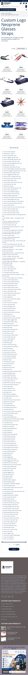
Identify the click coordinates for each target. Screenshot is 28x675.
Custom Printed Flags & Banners (10, 189)
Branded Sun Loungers (8, 186)
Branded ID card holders (8, 426)
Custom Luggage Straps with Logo (11, 174)
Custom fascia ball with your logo (10, 514)
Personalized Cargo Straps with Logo (11, 167)
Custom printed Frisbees (8, 363)
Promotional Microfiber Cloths (10, 525)
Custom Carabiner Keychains (9, 295)
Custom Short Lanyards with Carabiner (11, 298)
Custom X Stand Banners (8, 267)
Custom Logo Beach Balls (9, 304)
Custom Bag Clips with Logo (9, 184)
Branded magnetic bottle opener (10, 504)
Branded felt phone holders (9, 436)
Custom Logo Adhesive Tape (9, 291)
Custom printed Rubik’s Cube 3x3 (10, 379)
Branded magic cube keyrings (9, 377)
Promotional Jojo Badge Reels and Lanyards (13, 230)
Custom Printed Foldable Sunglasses (11, 191)
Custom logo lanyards (8, 386)
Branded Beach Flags (8, 340)
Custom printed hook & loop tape (10, 384)
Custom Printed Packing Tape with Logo (12, 188)
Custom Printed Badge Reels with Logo (12, 159)
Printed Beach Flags (7, 265)
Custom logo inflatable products (10, 445)
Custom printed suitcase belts (9, 459)
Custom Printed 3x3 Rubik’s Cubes (10, 209)
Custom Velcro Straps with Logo (10, 520)
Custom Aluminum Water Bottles (10, 335)
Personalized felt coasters (9, 361)
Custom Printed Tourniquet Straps (10, 210)
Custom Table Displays (8, 270)
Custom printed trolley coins (9, 441)
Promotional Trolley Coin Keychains (11, 518)
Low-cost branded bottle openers (10, 413)
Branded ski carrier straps (9, 367)
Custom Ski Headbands (8, 537)
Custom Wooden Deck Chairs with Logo (12, 178)
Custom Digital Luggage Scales (10, 319)
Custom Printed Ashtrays (8, 205)
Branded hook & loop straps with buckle (12, 464)
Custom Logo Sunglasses (9, 339)
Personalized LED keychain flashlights (11, 483)
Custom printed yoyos (8, 348)
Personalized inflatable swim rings (10, 396)
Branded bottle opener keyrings (10, 434)
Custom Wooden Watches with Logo (11, 312)
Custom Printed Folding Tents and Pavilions (13, 278)
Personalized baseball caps (9, 405)
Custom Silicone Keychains (9, 516)
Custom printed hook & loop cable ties (11, 399)
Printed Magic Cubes (7, 314)
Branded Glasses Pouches (9, 331)
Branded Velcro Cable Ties (9, 153)
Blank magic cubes (7, 392)
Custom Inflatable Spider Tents (10, 285)
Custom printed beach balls (9, 438)
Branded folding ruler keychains (10, 354)
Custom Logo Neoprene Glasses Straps (9, 14)
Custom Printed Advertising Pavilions (11, 281)
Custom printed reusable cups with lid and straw (13, 491)
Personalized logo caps (8, 409)
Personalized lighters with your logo (11, 506)
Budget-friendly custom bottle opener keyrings (13, 419)
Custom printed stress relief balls (10, 346)
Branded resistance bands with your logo (12, 510)
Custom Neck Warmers (8, 539)
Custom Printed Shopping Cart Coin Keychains (13, 201)
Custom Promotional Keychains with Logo (12, 203)
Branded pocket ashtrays (8, 499)
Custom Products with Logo (8, 611)
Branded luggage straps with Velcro (11, 460)
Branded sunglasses (7, 432)
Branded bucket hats (8, 478)
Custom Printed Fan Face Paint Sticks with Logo (14, 207)
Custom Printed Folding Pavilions (10, 279)
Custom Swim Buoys (8, 531)
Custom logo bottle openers (9, 375)
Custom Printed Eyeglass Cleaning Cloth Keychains (14, 169)
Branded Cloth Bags (7, 327)
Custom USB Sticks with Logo (10, 344)
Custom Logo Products (6, 13)
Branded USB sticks (7, 369)
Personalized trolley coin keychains (11, 420)
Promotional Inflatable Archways (10, 283)
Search (14, 549)
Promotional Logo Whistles (9, 523)
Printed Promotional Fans (9, 310)
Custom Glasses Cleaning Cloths (10, 329)
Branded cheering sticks (8, 474)
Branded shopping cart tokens (10, 500)
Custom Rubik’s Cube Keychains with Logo (12, 182)
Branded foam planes (8, 415)
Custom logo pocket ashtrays (9, 497)
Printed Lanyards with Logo (9, 308)
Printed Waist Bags (7, 342)
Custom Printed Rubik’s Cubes (10, 155)
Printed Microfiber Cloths (8, 527)
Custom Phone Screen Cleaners (10, 302)
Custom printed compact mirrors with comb (13, 487)
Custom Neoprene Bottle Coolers (10, 287)
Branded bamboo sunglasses (9, 394)
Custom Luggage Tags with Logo (10, 157)
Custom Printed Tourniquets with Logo (12, 176)
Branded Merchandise (7, 609)
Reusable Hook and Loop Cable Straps (11, 318)
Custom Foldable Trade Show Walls (11, 256)
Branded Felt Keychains (8, 323)
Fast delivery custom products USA (10, 616)
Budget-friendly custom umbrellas (10, 495)
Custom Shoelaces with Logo (9, 224)
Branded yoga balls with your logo (10, 512)
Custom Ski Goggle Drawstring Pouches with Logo (14, 170)
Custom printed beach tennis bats (10, 447)
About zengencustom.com (8, 606)
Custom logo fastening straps (9, 466)
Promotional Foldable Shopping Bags (11, 535)
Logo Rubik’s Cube (7, 398)
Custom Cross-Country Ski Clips (10, 529)
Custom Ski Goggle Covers (9, 306)
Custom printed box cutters (9, 390)
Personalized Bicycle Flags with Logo (11, 172)
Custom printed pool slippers (9, 356)
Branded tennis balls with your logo (11, 502)
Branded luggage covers (8, 472)
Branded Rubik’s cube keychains (10, 449)
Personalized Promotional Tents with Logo (12, 197)
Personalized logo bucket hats (10, 407)
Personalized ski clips (8, 422)
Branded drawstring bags (8, 481)
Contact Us (4, 619)
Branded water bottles (8, 489)
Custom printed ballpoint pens (10, 417)
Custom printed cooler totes (9, 352)
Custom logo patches (8, 403)
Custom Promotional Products (9, 614)
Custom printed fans (7, 430)
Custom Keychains (7, 300)
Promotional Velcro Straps (9, 316)
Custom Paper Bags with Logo (10, 521)
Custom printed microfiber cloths (10, 424)
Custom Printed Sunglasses (9, 151)
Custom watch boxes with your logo (11, 212)
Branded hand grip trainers (9, 485)
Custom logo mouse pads (9, 380)
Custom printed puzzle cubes (9, 358)
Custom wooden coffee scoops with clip (12, 411)
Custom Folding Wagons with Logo (11, 199)
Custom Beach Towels (8, 333)
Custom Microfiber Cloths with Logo (11, 161)
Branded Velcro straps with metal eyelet (12, 382)
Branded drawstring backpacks (10, 428)
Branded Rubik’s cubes (8, 453)
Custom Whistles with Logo (9, 337)
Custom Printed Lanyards (9, 235)
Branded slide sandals (8, 470)
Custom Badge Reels (8, 297)
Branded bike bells (7, 455)
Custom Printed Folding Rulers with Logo (12, 163)
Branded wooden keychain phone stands (12, 371)
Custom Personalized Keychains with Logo (12, 244)
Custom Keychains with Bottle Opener (11, 293)
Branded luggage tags (8, 457)
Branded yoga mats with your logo (11, 508)
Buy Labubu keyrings (8, 476)
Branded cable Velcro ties (9, 388)
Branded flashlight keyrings (9, 373)
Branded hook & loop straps (9, 468)
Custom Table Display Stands (9, 268)
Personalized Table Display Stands (10, 272)
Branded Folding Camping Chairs (10, 195)
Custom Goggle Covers (8, 533)
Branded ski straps (7, 359)
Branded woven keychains (9, 401)
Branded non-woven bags (9, 350)
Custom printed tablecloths (9, 451)
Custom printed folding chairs (9, 443)
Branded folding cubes (8, 493)
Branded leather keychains (9, 439)
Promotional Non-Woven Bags (10, 321)
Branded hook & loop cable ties (10, 462)
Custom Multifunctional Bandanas (10, 325)
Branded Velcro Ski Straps (9, 165)
